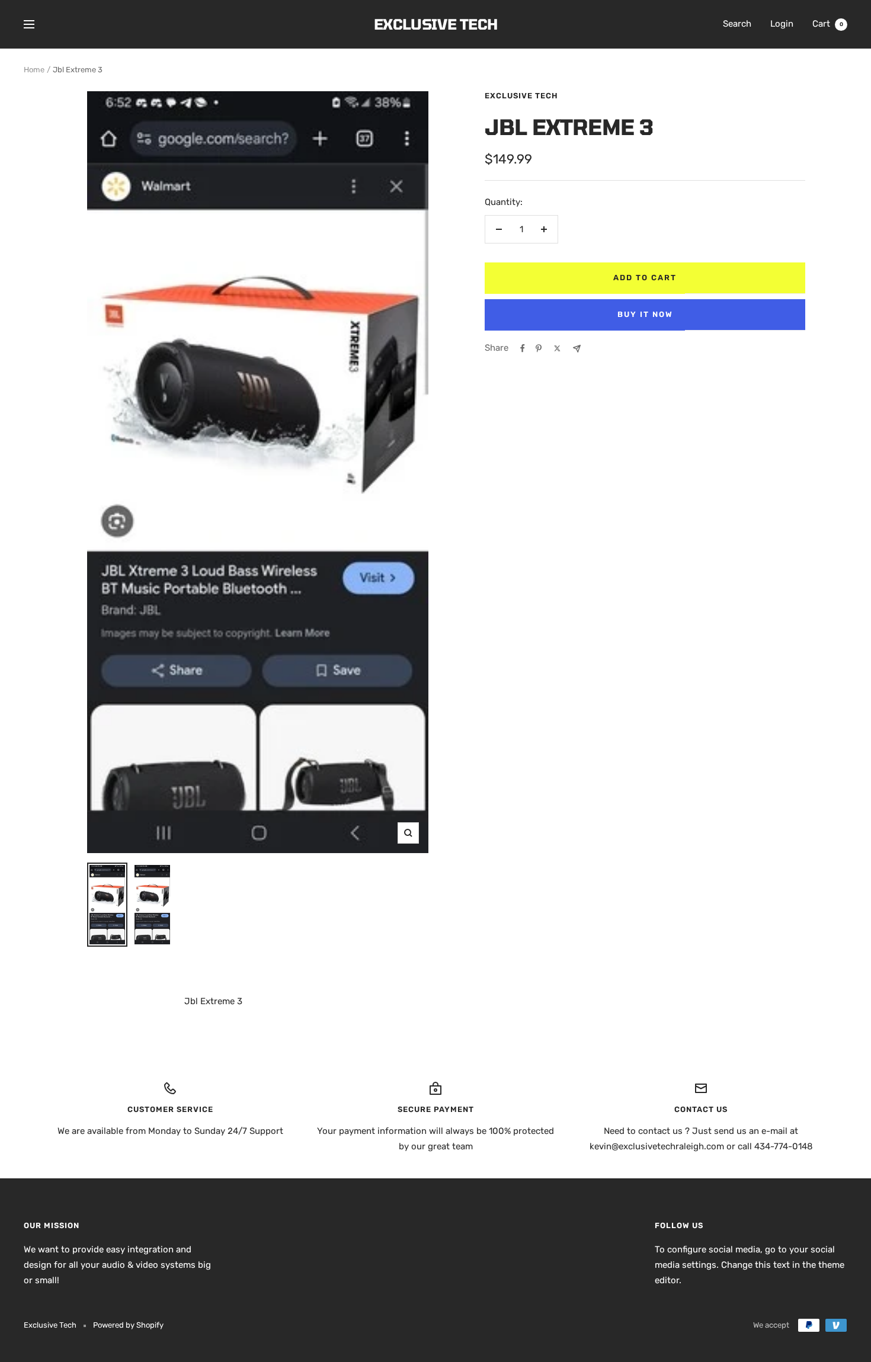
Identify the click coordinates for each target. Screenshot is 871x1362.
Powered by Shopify (128, 1325)
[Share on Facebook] (522, 348)
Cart (827, 23)
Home (34, 69)
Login (781, 23)
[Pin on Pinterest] (539, 348)
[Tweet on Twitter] (557, 348)
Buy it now (645, 314)
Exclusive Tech (521, 95)
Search (737, 23)
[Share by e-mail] (577, 348)
